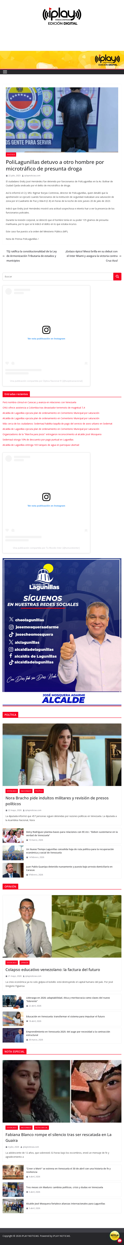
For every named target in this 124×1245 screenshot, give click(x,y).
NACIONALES (26, 791)
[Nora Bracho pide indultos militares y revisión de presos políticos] (62, 754)
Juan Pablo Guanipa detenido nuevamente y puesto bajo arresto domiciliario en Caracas (69, 868)
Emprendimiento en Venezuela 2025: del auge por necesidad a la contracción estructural (68, 1033)
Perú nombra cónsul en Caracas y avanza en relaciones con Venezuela (39, 402)
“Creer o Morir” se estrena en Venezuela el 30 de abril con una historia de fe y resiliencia (68, 1170)
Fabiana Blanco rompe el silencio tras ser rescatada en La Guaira (58, 1137)
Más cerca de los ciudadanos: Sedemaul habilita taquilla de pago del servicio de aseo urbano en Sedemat (57, 423)
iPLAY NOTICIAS (30, 1235)
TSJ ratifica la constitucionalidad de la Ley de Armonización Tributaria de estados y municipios (31, 256)
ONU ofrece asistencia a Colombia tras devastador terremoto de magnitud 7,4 (44, 407)
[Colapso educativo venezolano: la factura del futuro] (62, 926)
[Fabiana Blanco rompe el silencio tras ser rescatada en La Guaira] (62, 1091)
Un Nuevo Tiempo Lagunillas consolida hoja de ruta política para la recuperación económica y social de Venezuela (70, 851)
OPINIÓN (24, 962)
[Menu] (5, 71)
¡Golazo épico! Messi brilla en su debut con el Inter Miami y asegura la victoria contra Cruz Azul (92, 256)
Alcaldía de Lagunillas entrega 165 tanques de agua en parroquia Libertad (41, 444)
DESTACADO (12, 791)
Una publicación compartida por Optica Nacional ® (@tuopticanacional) (46, 381)
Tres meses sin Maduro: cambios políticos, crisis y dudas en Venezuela (64, 1187)
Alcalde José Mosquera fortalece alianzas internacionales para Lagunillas (65, 1203)
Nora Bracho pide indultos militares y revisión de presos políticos (57, 800)
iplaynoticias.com (32, 175)
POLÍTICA (38, 791)
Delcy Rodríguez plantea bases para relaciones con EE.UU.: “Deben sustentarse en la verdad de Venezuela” (72, 833)
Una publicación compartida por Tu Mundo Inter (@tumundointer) (46, 548)
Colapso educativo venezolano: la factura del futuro (52, 969)
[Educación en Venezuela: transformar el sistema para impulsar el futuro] (13, 1019)
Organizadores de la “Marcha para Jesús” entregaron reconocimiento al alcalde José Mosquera (52, 434)
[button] (114, 1235)
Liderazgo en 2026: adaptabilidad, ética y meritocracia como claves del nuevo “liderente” (68, 999)
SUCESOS (11, 154)
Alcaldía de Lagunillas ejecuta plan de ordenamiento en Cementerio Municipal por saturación (51, 412)
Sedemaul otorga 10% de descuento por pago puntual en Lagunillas (38, 439)
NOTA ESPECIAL (41, 1127)
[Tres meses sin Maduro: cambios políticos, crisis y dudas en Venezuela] (13, 1189)
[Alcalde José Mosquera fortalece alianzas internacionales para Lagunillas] (13, 1206)
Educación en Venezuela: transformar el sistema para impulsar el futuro (65, 1016)
